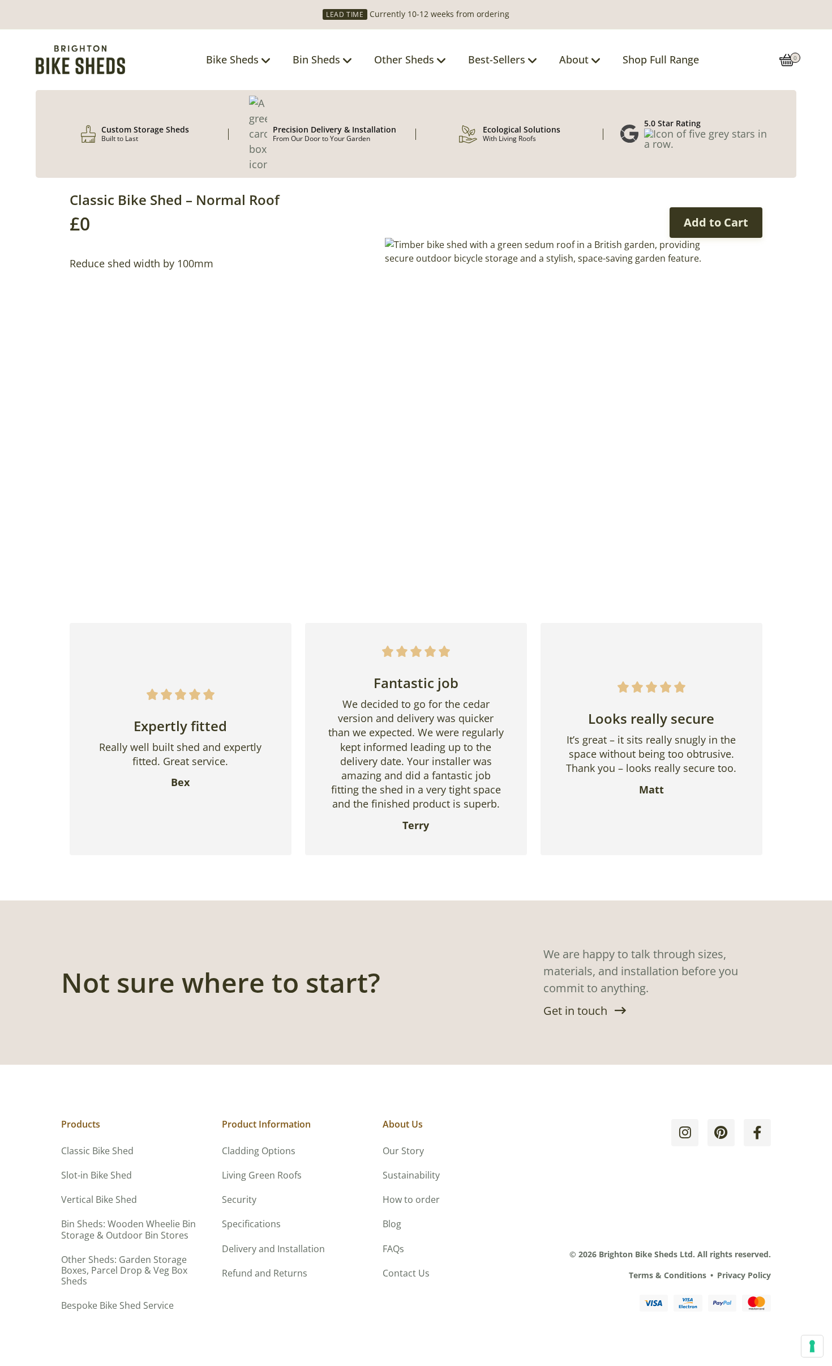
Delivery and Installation (273, 1249)
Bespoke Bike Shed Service (117, 1305)
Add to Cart (716, 222)
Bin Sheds (316, 59)
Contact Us (406, 1273)
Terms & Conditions (667, 1275)
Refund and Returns (264, 1273)
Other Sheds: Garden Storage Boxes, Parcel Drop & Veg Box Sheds (124, 1270)
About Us (403, 1124)
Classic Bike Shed (97, 1151)
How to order (411, 1199)
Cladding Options (258, 1151)
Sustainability (411, 1175)
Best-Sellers (496, 59)
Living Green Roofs (262, 1175)
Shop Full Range (661, 59)
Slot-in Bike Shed (96, 1175)
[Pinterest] (721, 1132)
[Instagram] (684, 1132)
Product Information (266, 1124)
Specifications (251, 1224)
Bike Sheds (232, 59)
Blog (392, 1224)
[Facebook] (757, 1132)
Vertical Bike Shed (99, 1199)
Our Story (403, 1151)
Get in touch (575, 1010)
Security (239, 1199)
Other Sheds (404, 59)
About (574, 59)
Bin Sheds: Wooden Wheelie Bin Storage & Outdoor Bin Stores (128, 1229)
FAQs (393, 1249)
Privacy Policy (744, 1275)
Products (80, 1124)
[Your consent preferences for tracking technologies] (812, 1346)
